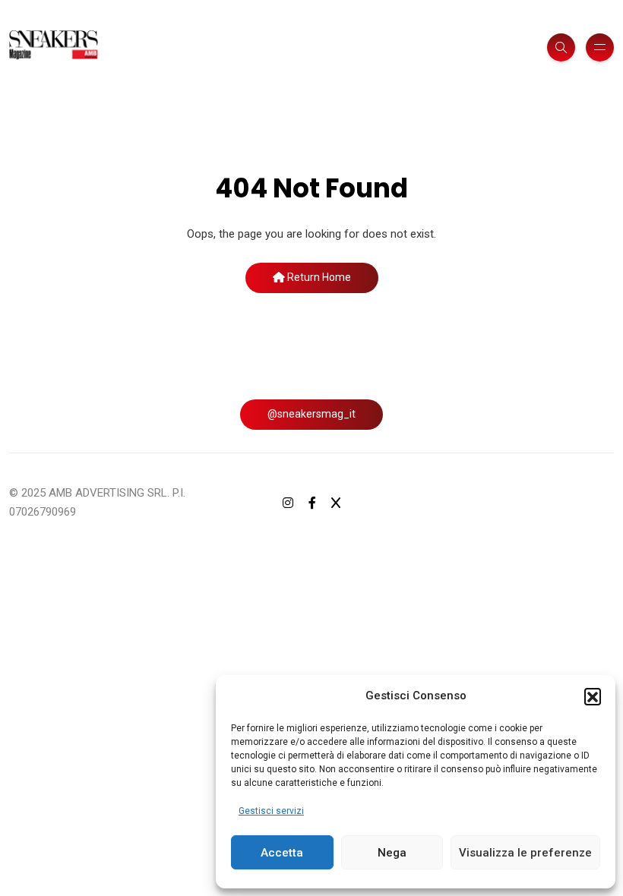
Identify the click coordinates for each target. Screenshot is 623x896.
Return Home (318, 277)
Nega (392, 853)
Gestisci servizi (271, 811)
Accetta (282, 853)
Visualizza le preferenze (525, 853)
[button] (592, 696)
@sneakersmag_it (311, 414)
